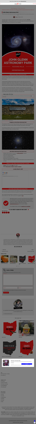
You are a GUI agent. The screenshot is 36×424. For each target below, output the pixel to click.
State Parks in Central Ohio (31, 263)
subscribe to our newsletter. (25, 206)
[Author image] (14, 17)
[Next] (35, 260)
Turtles (3, 395)
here (22, 195)
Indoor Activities (4, 382)
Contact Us (3, 375)
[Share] (5, 212)
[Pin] (3, 212)
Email (20, 287)
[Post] (7, 212)
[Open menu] (0, 3)
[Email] (8, 212)
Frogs (3, 394)
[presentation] (4, 259)
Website (12, 166)
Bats (2, 401)
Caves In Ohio (20, 356)
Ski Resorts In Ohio (5, 250)
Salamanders (4, 397)
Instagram (19, 166)
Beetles (3, 398)
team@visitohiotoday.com (14, 203)
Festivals (3, 381)
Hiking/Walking (4, 385)
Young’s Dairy (20, 337)
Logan (12, 165)
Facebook (16, 166)
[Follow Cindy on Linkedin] (19, 246)
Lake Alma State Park (13, 263)
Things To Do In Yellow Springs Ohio (6, 356)
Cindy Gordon (6, 120)
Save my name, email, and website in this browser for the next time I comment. (15, 290)
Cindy (18, 237)
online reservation (20, 153)
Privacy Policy (4, 373)
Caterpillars (3, 392)
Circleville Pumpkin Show (4, 263)
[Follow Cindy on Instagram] (16, 246)
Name (5, 287)
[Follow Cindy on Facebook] (15, 246)
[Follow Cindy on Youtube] (18, 246)
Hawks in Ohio (4, 337)
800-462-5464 (8, 166)
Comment (5, 273)
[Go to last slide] (1, 260)
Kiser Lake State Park (30, 250)
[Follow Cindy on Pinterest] (21, 246)
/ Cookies (8, 373)
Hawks (3, 400)
